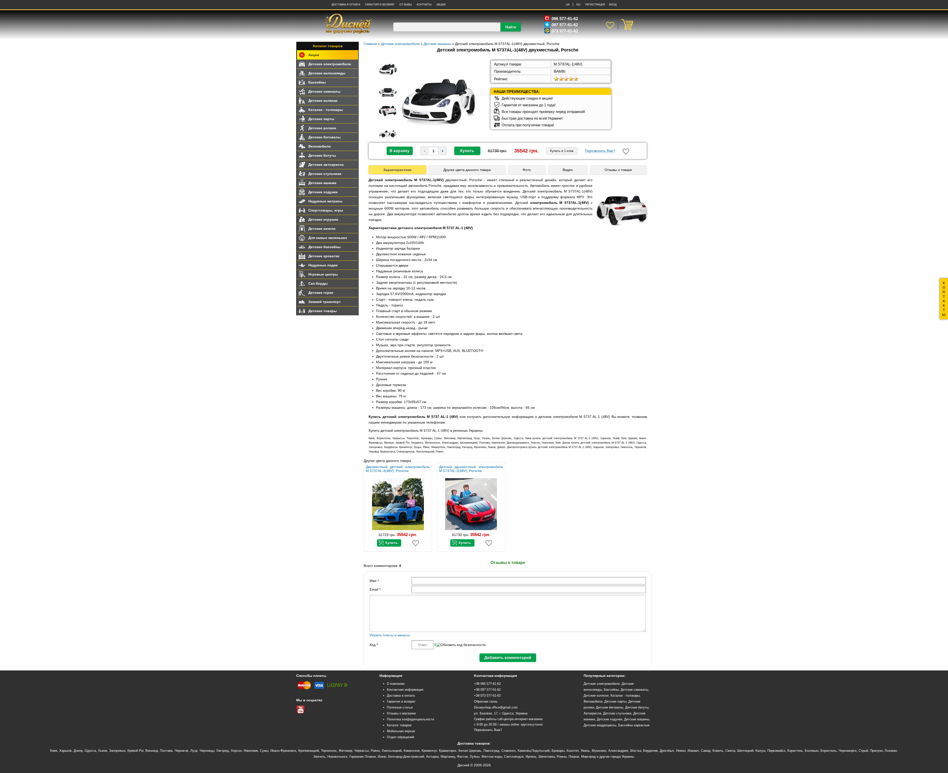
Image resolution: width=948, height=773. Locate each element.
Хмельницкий (392, 750)
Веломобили (319, 146)
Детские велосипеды (326, 73)
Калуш (760, 750)
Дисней (463, 765)
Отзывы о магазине (401, 713)
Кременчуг (429, 750)
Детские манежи (322, 183)
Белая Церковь (469, 750)
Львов (102, 750)
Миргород (588, 756)
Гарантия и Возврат (380, 4)
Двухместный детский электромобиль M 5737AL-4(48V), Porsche (398, 469)
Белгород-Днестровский (406, 756)
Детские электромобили (329, 64)
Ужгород (222, 750)
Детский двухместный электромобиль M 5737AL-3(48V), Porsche (471, 469)
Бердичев (650, 750)
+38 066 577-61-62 (487, 684)
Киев (53, 750)
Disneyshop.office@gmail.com (496, 707)
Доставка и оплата (346, 4)
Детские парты (321, 119)
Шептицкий (745, 750)
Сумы (264, 750)
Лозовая (891, 750)
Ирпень (531, 756)
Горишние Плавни (362, 756)
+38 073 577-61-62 (487, 695)
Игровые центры (323, 274)
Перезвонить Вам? (600, 151)
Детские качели (322, 229)
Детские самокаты (324, 91)
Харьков (65, 750)
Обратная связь (486, 701)
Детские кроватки (323, 256)
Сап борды (318, 283)
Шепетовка (546, 756)
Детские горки (320, 293)
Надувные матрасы (325, 201)
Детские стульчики (324, 174)
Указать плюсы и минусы (390, 635)
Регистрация (595, 4)
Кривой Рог (135, 750)
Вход (612, 4)
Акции (441, 4)
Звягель (319, 756)
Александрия (618, 750)
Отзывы (405, 4)
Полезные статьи (400, 707)
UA (568, 4)
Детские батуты (322, 155)
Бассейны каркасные (634, 725)
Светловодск (514, 756)
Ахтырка (432, 756)
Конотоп (573, 750)
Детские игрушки (323, 219)
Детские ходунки (323, 192)
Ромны (562, 756)
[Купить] (389, 543)
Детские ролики (322, 128)
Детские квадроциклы (600, 725)
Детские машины (636, 719)
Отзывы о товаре (618, 170)
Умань (585, 750)
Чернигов (181, 750)
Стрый (863, 750)
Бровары (558, 750)
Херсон (236, 750)
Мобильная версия (401, 731)
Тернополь (329, 750)
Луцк (194, 750)
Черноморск (848, 750)
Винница (151, 750)
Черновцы (206, 750)
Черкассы (361, 750)
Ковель (717, 750)
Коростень (795, 750)
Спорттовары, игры (325, 210)
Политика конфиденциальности (410, 719)
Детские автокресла (326, 165)
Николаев (251, 750)
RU (578, 4)
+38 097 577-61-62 (487, 689)
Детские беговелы (324, 137)
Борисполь (828, 750)
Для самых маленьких (327, 238)
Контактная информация (405, 689)
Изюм (382, 756)
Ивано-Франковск (283, 750)
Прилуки (876, 750)
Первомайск (776, 750)
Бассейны (317, 82)
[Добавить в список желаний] (626, 151)
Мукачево (599, 750)
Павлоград (491, 750)
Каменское (412, 750)
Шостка (635, 750)
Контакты (424, 4)
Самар (706, 750)
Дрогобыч (667, 750)
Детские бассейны (324, 247)
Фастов (462, 756)
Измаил (693, 750)
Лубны (474, 756)
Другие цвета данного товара (467, 170)
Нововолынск (337, 756)
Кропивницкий (308, 750)
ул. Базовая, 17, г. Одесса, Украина (500, 713)
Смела (730, 750)
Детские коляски (322, 101)
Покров (574, 756)
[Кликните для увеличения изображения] (438, 99)
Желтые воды (491, 756)
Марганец (448, 756)
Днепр (78, 750)
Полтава (166, 750)
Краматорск (447, 750)
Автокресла (592, 713)
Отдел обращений (400, 737)
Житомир (345, 750)
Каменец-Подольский (534, 750)
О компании (395, 684)
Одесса (90, 750)
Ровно (375, 750)
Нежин (681, 750)
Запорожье (117, 750)
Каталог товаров (328, 46)
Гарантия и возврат (401, 701)
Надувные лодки (323, 265)
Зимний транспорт (324, 302)
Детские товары (322, 311)
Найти (510, 27)
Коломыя (811, 750)
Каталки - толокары (325, 110)
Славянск (508, 750)
